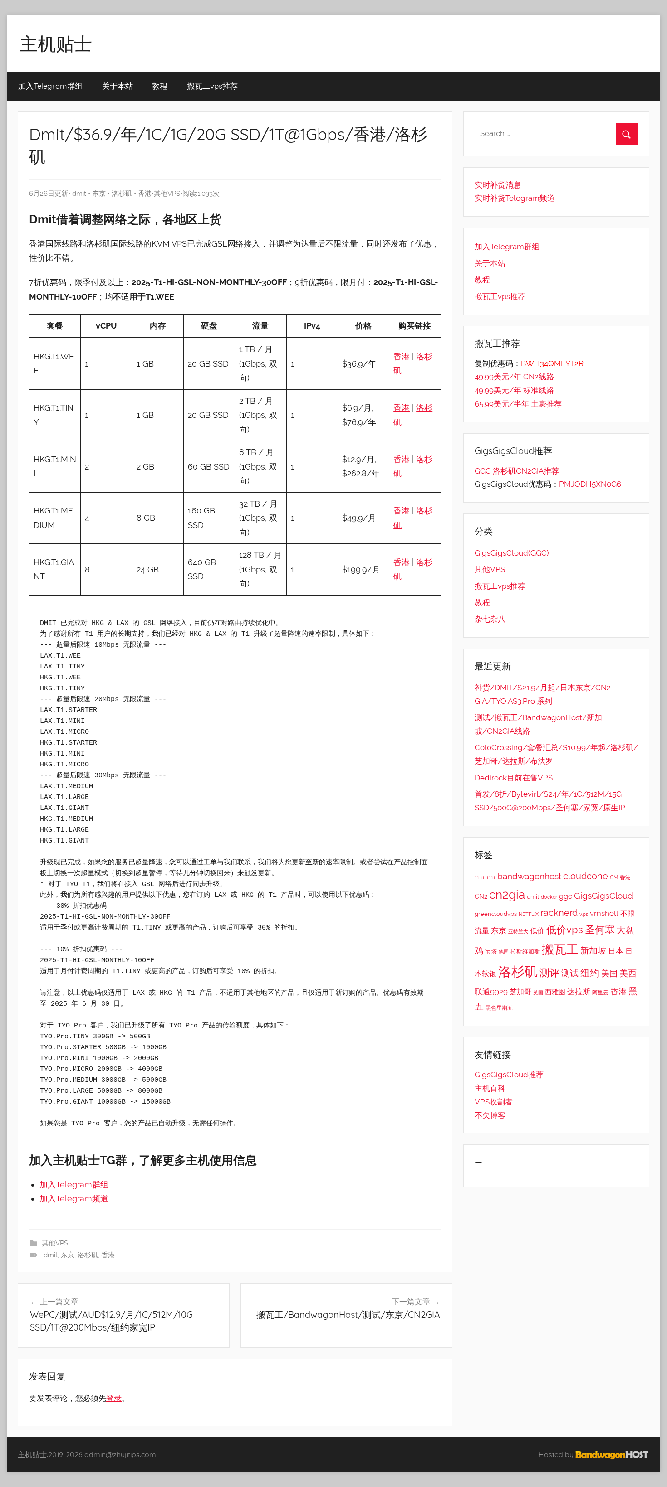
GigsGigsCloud (603, 896)
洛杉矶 (122, 193)
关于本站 (117, 86)
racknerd (559, 912)
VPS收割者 (494, 1101)
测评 (549, 972)
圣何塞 (600, 929)
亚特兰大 (518, 931)
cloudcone (585, 876)
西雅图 (555, 992)
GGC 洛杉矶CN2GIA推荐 (517, 470)
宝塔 (491, 951)
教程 (159, 86)
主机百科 (490, 1088)
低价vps (564, 929)
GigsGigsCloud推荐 (509, 1074)
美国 (609, 973)
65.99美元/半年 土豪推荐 (518, 403)
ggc (565, 896)
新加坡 (593, 950)
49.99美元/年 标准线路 (514, 390)
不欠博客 (490, 1115)
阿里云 (600, 992)
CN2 (481, 896)
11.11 (480, 877)
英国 (538, 992)
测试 (570, 973)
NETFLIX (529, 914)
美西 (628, 973)
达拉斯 (578, 991)
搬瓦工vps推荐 (212, 86)
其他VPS (167, 193)
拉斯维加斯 (525, 951)
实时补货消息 (498, 184)
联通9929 (491, 991)
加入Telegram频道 (73, 1198)
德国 (504, 951)
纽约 (589, 972)
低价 (537, 930)
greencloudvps (496, 914)
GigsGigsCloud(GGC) (512, 552)
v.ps (583, 914)
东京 (99, 193)
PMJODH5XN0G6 (590, 484)
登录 (114, 1398)
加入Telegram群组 (50, 86)
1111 (490, 877)
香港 (145, 193)
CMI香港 (620, 877)
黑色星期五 (499, 1008)
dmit (79, 193)
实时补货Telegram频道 (515, 198)
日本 (615, 950)
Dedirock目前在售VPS (514, 777)
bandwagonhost (529, 876)
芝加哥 (520, 992)
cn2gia (507, 894)
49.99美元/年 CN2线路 (514, 376)
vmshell (604, 913)
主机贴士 (56, 43)
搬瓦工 (560, 949)
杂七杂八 (490, 619)
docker (549, 897)
